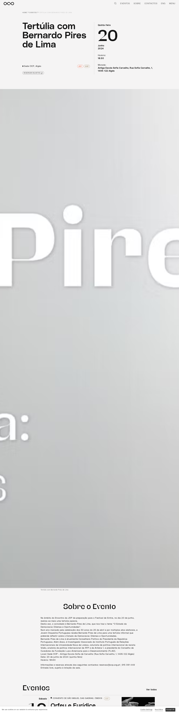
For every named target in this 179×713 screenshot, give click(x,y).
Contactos (150, 3)
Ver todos (151, 690)
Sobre (137, 3)
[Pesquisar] (115, 3)
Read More (159, 709)
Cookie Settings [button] (146, 709)
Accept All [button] (170, 709)
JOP (80, 66)
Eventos (125, 3)
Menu (172, 3)
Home (24, 12)
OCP (87, 66)
